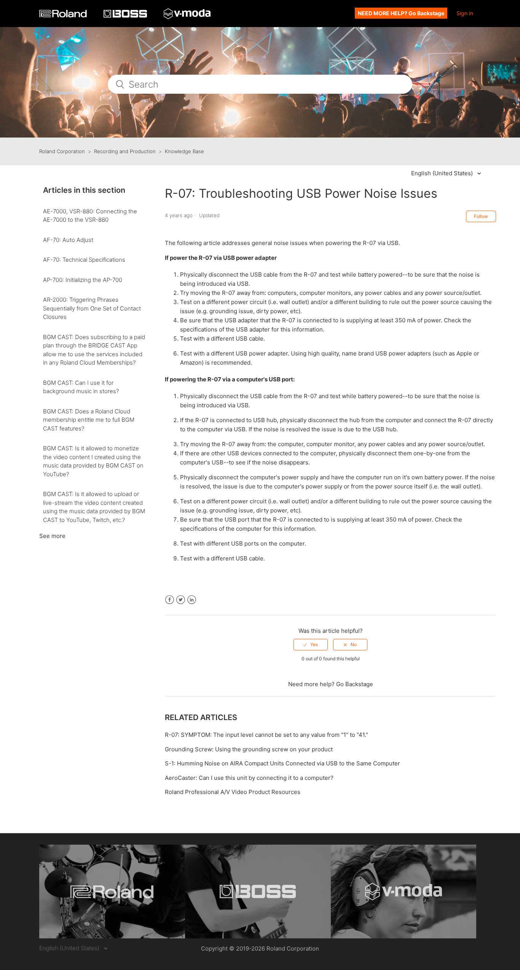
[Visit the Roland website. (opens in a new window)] (112, 891)
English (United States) (442, 173)
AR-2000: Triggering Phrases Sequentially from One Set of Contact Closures (92, 308)
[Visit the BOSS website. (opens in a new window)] (258, 891)
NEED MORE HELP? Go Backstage (401, 13)
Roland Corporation (62, 151)
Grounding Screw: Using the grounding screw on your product (249, 749)
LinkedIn (191, 600)
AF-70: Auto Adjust (68, 239)
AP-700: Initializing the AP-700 (82, 279)
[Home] (63, 15)
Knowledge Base (184, 151)
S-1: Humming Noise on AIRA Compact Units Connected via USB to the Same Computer (282, 763)
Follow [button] (481, 216)
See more (52, 535)
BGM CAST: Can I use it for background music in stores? (81, 387)
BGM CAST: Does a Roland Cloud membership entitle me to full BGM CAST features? (88, 420)
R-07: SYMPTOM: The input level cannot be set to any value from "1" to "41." (266, 734)
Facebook (169, 600)
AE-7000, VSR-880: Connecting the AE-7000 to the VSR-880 (90, 216)
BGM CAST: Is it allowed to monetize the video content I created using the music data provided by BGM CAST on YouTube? (93, 461)
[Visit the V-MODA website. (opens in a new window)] (404, 891)
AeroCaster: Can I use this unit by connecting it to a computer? (249, 777)
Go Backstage (354, 684)
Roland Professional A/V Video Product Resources (232, 792)
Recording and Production (125, 151)
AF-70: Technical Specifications (84, 259)
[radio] (310, 644)
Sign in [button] (464, 13)
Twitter (180, 600)
